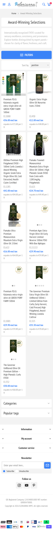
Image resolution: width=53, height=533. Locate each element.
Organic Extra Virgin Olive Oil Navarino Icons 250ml (38, 102)
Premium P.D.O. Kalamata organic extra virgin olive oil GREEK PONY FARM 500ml (12, 106)
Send (47, 465)
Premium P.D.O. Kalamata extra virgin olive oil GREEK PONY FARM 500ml (13, 296)
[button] (8, 154)
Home (13, 13)
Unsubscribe (24, 471)
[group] (39, 215)
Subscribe (10, 471)
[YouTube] (26, 485)
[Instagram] (19, 485)
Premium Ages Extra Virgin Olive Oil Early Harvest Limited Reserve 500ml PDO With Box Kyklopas (38, 237)
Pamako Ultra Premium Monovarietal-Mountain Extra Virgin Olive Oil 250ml (13, 237)
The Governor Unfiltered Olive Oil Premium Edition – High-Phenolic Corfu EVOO (12, 371)
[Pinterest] (34, 485)
